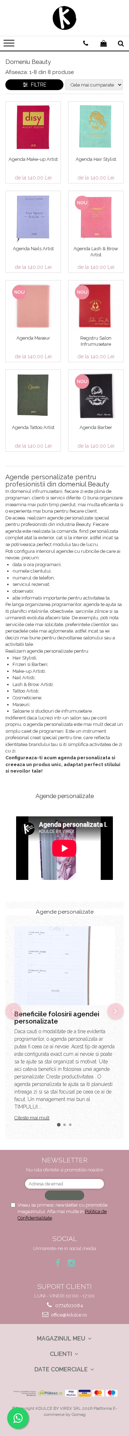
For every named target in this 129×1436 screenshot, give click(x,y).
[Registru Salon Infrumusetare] (95, 306)
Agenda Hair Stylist (96, 159)
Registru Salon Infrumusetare (95, 341)
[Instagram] (71, 1262)
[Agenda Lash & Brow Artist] (95, 216)
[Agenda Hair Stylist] (95, 127)
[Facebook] (58, 1262)
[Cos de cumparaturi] (103, 43)
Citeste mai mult (31, 1117)
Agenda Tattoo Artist (33, 427)
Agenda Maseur (33, 338)
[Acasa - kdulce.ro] (64, 18)
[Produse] (10, 45)
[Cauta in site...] (121, 43)
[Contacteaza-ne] (85, 43)
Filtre (37, 85)
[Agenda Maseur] (33, 306)
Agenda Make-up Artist (33, 159)
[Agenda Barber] (95, 395)
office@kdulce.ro (68, 1315)
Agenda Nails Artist (33, 248)
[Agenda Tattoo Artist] (33, 395)
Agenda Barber (96, 427)
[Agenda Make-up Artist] (33, 127)
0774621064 (68, 1305)
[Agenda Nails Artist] (33, 216)
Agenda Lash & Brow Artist (95, 251)
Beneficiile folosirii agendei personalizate (56, 1017)
